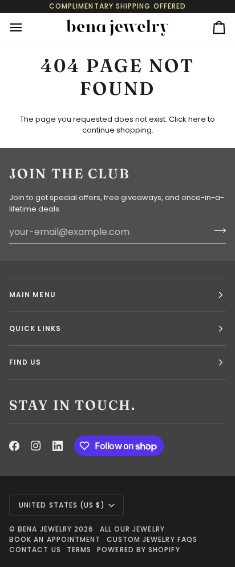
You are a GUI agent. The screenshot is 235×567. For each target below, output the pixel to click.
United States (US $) (62, 505)
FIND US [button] (25, 362)
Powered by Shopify (138, 549)
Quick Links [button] (35, 328)
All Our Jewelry (132, 529)
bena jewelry (45, 529)
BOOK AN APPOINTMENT (55, 539)
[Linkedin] (57, 446)
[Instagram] (36, 446)
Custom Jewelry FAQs (152, 539)
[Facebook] (14, 446)
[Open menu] (26, 27)
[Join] (216, 230)
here (197, 119)
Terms (79, 549)
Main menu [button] (32, 295)
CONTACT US (35, 549)
